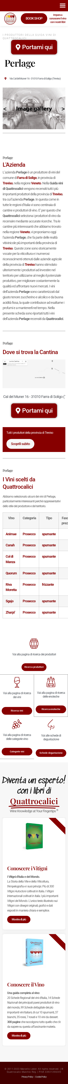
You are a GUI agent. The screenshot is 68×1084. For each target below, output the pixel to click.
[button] (62, 5)
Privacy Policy (27, 1077)
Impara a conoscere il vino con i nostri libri (57, 18)
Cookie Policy (40, 1077)
